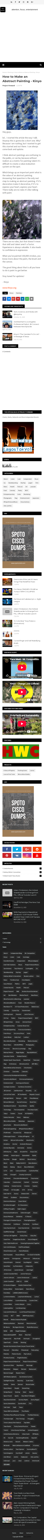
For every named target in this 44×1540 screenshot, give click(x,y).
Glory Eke (33, 1235)
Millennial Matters (9, 1323)
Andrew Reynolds (9, 1148)
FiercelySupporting (9, 1029)
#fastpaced (27, 1132)
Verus (18, 1117)
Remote (23, 1369)
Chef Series (7, 1178)
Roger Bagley (20, 1052)
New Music (34, 995)
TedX (14, 1407)
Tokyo (5, 1113)
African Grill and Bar (17, 1140)
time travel (35, 1461)
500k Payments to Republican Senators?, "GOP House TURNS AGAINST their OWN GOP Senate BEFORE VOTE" (27, 915)
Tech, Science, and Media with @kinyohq (26, 313)
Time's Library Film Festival (12, 1422)
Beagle (14, 1159)
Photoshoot (24, 1350)
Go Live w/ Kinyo (19, 1033)
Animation (20, 1148)
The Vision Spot (8, 1419)
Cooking (6, 1186)
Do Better (14, 1197)
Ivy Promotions (17, 1266)
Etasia (35, 1213)
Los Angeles (29, 968)
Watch (6, 479)
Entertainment (25, 498)
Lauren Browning (21, 1300)
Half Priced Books (24, 1247)
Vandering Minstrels (22, 1438)
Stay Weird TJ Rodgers (28, 1396)
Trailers (12, 1113)
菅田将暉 (7, 1464)
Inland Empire (8, 1262)
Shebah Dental (21, 1056)
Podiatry (6, 1354)
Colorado (25, 1071)
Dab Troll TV (7, 1194)
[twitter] (19, 2)
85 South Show (8, 1022)
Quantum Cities (9, 1365)
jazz (14, 1461)
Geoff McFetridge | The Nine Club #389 (27, 903)
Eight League (22, 1209)
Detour (6, 1197)
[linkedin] (11, 2)
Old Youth (26, 1338)
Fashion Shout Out (23, 1026)
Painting (10, 72)
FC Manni (28, 1216)
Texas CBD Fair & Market (11, 1411)
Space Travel (8, 1396)
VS (4, 1438)
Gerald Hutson (21, 1232)
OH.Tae (6, 1018)
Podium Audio (16, 1354)
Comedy (12, 490)
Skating (17, 1392)
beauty (35, 1453)
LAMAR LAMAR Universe (20, 1293)
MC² (12, 1316)
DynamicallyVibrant (10, 1079)
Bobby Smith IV (21, 1163)
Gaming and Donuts (22, 1083)
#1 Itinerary (12, 1064)
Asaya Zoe (33, 1152)
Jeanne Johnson (9, 1277)
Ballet (34, 1155)
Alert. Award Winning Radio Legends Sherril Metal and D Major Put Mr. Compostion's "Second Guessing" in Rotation (27, 1506)
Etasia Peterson (8, 1216)
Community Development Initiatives (15, 1075)
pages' (30, 483)
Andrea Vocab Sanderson (30, 991)
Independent (28, 479)
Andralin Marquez (26, 1144)
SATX (24, 984)
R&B (17, 991)
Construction (17, 1182)
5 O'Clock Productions (22, 1007)
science (26, 1461)
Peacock (6, 1350)
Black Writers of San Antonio (12, 1068)
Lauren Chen (33, 1300)
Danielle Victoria (9, 961)
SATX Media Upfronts (10, 1377)
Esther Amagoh (25, 1213)
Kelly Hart (18, 1037)
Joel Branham (18, 1090)
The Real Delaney (33, 1415)
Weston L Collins (28, 1442)
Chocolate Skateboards (20, 1178)
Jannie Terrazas (26, 1274)
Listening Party (8, 1308)
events (16, 1457)
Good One (7, 1239)
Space (31, 1392)
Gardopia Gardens (9, 1087)
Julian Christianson (23, 1277)
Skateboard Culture (10, 1106)
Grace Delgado (32, 1239)
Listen (13, 479)
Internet (18, 1262)
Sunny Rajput (35, 1400)
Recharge (29, 1365)
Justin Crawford (9, 1281)
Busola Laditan (28, 976)
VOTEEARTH (29, 1113)
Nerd (20, 1335)
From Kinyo (7, 1033)
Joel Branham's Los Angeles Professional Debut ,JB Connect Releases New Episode (26, 324)
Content (26, 1182)
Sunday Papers (23, 1400)
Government (26, 1010)
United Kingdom (33, 1430)
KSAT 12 (19, 1281)
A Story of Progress (9, 770)
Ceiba (5, 1174)
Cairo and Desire (21, 1171)
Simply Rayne (8, 1392)
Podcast (19, 487)
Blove (5, 1163)
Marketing (27, 494)
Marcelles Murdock (9, 1041)
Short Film (33, 1102)
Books (5, 1167)
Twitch (6, 1430)
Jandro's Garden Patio (10, 1274)
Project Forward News (30, 1361)
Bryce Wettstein (29, 1167)
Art (26, 487)
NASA (5, 1331)
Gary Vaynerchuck (9, 1228)
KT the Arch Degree (10, 1285)
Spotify (32, 1106)
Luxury (6, 1316)
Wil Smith (7, 1445)
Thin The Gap (20, 1419)
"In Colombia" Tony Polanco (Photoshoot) (24, 622)
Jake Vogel (29, 1270)
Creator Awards (22, 868)
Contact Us (29, 1533)
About (21, 1533)
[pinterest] (27, 2)
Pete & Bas (15, 1350)
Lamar (32, 770)
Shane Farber (30, 1384)
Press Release (34, 1098)
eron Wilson (7, 1457)
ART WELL (35, 1064)
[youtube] (37, 855)
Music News (7, 1045)
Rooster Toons (20, 1373)
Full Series (26, 1224)
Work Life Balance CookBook (21, 1445)
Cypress (35, 1186)
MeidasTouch (24, 995)
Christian (6, 1071)
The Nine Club (14, 980)
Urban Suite (25, 1434)
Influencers (36, 1258)
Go (4, 483)
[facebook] (15, 2)
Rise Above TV (8, 1007)
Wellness (26, 1117)
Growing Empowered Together (30, 1243)
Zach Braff (19, 1453)
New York (28, 1335)
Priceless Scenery (9, 1358)
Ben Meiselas (13, 995)
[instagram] (23, 2)
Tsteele (33, 1426)
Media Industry (32, 1041)
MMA (18, 1316)
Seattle (6, 1384)
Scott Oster (29, 1380)
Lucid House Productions (27, 1312)
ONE (25, 1098)
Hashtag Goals (22, 770)
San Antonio (7, 968)
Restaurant (32, 1369)
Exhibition (19, 1216)
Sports (22, 938)
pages (30, 984)
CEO (11, 1171)
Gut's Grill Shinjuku (10, 1247)
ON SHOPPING (18, 1045)
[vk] (17, 855)
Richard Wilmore (9, 1102)
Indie (19, 494)
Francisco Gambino (24, 1029)
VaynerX (34, 1438)
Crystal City (15, 1010)
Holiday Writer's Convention (22, 872)
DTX (23, 1190)
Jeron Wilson (7, 1037)
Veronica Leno (8, 1442)
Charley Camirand (25, 1174)
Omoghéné (36, 1338)
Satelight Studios (9, 1380)
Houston (18, 1014)
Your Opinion (20, 1449)
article (27, 1453)
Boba (11, 1163)
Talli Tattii (7, 1407)
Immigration (16, 1258)
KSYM (26, 1281)
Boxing (12, 1167)
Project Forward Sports (25, 1018)
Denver (34, 1194)
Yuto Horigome (8, 1453)
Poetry (20, 490)
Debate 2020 (25, 1194)
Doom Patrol (22, 1201)
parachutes (7, 1125)
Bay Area (6, 1159)
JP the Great (7, 1270)
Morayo (18, 1098)
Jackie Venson (18, 1270)
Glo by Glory (23, 1235)
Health (12, 487)
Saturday (20, 1380)
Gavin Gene (36, 1228)
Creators (26, 1186)
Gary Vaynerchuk (23, 1228)
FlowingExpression (29, 1220)
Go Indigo (26, 957)
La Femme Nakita (9, 1297)
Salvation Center (9, 1056)
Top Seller (27, 1422)
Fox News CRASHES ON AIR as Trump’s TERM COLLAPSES (26, 590)
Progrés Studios (22, 1358)
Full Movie (17, 1224)
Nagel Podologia (21, 1331)
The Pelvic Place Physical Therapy (14, 1415)
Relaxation (7, 1369)
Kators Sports (19, 1289)
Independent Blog (16, 953)
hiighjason (24, 1457)
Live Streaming (20, 1308)
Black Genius (32, 1159)
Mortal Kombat (31, 1323)
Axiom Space (15, 1155)
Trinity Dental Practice (21, 1426)
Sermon (20, 1384)
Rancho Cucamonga (19, 1049)
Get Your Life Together (10, 1235)
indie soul (7, 1461)
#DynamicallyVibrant (20, 1125)
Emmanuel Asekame (26, 1079)
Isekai (36, 1262)
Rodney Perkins (8, 1052)
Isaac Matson (8, 984)
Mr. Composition (30, 953)
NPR (11, 1331)
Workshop (22, 1121)
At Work (6, 1155)
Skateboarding (13, 483)
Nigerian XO (7, 1338)
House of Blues (20, 1255)
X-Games (36, 1445)
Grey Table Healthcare (11, 1243)
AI (33, 1136)
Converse (35, 1182)
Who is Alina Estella (24, 774)
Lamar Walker (8, 1300)
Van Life (10, 1438)
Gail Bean (35, 1224)
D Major (6, 1190)
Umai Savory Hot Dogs (18, 1430)
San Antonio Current (25, 1377)
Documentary (25, 502)
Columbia (7, 1182)
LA (35, 1090)
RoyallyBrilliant (32, 1052)
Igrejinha (6, 1258)
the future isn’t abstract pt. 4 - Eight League (27, 600)
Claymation (34, 1178)
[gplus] (32, 2)
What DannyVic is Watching (12, 999)
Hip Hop (23, 483)
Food (5, 490)
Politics (17, 984)
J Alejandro (29, 1266)
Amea (18, 1022)
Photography (8, 498)
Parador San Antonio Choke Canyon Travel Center (19, 1346)
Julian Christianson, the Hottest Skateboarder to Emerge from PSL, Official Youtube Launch (26, 611)
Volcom (18, 1442)
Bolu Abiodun (33, 1163)
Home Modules (23, 1251)
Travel (20, 1113)
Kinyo (11, 293)
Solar (24, 1392)
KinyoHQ (28, 1090)
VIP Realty (35, 1434)
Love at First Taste (9, 774)
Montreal (21, 1323)
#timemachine (24, 1064)
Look (19, 479)
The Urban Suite (33, 1110)
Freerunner (7, 1224)
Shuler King (25, 1388)
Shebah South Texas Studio (22, 876)
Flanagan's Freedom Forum (12, 1220)
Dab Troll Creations (9, 965)
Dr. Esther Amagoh (9, 1205)
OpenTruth (7, 1342)
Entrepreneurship (9, 494)
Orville (16, 1342)
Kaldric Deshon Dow (25, 1285)
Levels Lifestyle (19, 1304)
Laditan (26, 1037)
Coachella (15, 1071)
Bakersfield (25, 1155)
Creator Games (16, 1186)
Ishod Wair (7, 1266)
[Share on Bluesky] (9, 299)
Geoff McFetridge (9, 1232)
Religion (15, 1369)
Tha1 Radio (25, 1411)
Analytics (7, 1144)
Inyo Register (27, 1262)
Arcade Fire (23, 1152)
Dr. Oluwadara (23, 1205)
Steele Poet (26, 1060)
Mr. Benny (7, 1327)
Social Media (23, 1106)
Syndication (22, 1403)
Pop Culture (27, 1354)
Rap (30, 1049)
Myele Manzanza (32, 1327)
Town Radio (7, 1426)
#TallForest (7, 1132)
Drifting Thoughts (9, 1209)
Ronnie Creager (8, 1373)
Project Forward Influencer (12, 1361)
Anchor (15, 1144)
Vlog (16, 498)
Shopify (17, 1388)
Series (13, 1384)
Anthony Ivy (7, 1152)
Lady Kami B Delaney (24, 1297)
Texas (21, 1407)
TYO (30, 1403)
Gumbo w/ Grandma (24, 1087)
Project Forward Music (32, 965)
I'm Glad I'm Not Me (34, 1255)
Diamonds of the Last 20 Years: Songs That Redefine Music (26, 580)
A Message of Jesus (9, 1136)
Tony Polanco (18, 968)
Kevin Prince (30, 1289)
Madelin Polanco (30, 1003)
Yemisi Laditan (8, 1449)
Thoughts (30, 1419)
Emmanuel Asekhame (11, 1213)
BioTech (22, 1159)
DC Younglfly (15, 1190)
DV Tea (30, 1190)
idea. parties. (8, 506)
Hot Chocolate (8, 1255)
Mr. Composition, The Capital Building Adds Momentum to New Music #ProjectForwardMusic (27, 1519)
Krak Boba (7, 1293)
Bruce (19, 1167)
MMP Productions (28, 1316)
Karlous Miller (8, 1289)
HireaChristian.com (10, 1251)
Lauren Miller (8, 1304)
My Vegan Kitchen (18, 1327)
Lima (29, 1304)
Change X (13, 1174)
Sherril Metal (7, 1388)
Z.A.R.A (16, 631)
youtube (33, 487)
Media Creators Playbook (18, 1319)
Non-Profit (17, 1338)
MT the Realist (22, 1094)
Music (36, 479)
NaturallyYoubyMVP (10, 1335)
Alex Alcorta (30, 1140)
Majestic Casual (34, 1094)
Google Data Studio (19, 1239)
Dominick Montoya (10, 1201)
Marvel (6, 1319)
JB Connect (7, 1090)
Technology (22, 942)
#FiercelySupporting (10, 1129)
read (19, 1461)
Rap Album (20, 1365)
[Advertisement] (22, 38)
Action (6, 1140)
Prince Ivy (7, 1049)
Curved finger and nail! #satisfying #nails (27, 642)
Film (37, 483)
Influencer (26, 1258)
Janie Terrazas (28, 1014)
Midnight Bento (8, 1098)
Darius (16, 1194)
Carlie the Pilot (33, 1171)
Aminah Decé (27, 1022)
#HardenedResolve (9, 1003)
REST (26, 490)
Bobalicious (35, 1007)
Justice (34, 1277)
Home (4, 72)
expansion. (36, 498)
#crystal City (17, 1132)
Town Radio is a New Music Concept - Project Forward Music (27, 1494)
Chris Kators (27, 1068)
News (5, 487)
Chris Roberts (26, 980)
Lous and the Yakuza (10, 1312)
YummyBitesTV (32, 1449)
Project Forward (9, 86)
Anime (29, 1148)
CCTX (5, 1171)
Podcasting (34, 1350)
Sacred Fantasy (22, 1102)
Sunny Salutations (9, 1403)
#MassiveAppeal (33, 961)
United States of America (11, 1434)
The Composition (19, 1110)
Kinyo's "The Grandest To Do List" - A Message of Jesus (27, 335)
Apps (15, 1152)
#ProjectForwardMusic (11, 502)
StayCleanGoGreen (10, 1400)
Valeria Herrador (9, 1117)
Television (36, 1060)
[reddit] (37, 849)
